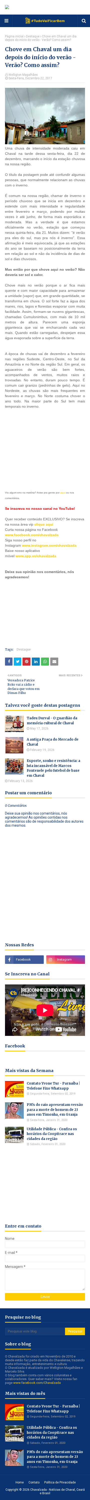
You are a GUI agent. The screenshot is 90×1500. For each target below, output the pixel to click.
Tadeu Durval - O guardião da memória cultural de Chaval (52, 720)
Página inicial (14, 36)
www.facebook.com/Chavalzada (37, 1383)
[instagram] (65, 959)
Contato (34, 1482)
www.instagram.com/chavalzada (49, 545)
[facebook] (24, 959)
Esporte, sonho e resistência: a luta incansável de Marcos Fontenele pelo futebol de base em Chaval (53, 768)
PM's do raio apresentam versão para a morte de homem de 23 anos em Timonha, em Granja (55, 1110)
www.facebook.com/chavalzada (31, 535)
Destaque (33, 36)
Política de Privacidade (60, 1482)
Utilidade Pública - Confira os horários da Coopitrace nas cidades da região (52, 1134)
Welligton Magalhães (23, 75)
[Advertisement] (42, 445)
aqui (62, 492)
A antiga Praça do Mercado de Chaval (52, 742)
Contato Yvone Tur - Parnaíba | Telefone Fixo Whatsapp (53, 1086)
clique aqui (43, 524)
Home (20, 1482)
